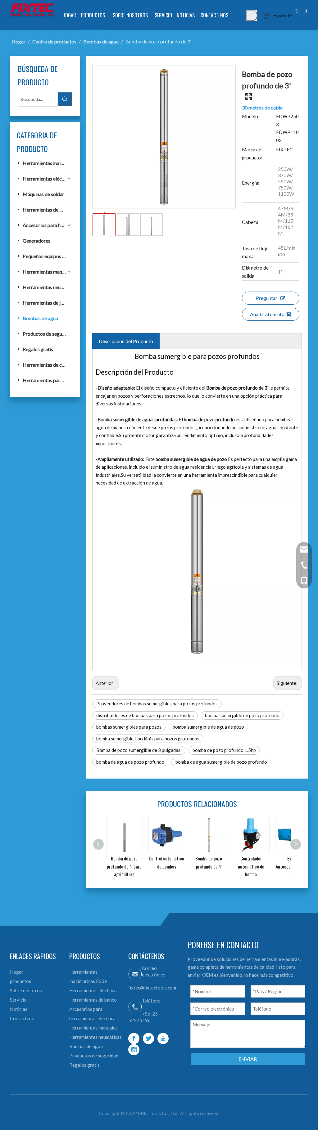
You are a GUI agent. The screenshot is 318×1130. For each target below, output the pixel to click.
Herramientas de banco (47, 209)
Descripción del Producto (126, 341)
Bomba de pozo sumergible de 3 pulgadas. (138, 750)
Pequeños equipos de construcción (47, 256)
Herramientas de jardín (47, 303)
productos (20, 981)
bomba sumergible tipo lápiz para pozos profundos (147, 738)
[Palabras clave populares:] (251, 15)
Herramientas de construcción (47, 365)
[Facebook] (133, 1038)
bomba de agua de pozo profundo (130, 762)
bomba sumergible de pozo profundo (242, 715)
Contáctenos (23, 1018)
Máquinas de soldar (43, 194)
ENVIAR (247, 1059)
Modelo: (250, 116)
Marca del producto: (252, 153)
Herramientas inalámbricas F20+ (47, 163)
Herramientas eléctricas (47, 178)
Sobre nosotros (26, 990)
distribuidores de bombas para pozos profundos (145, 715)
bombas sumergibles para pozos (128, 727)
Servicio (18, 1000)
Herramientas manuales (47, 272)
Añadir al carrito (267, 314)
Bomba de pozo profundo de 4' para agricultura (124, 866)
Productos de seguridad (47, 334)
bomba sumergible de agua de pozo (208, 727)
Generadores (36, 240)
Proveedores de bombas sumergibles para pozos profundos (157, 703)
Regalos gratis (38, 349)
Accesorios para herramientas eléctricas (47, 225)
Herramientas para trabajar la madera (47, 380)
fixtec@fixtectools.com (152, 987)
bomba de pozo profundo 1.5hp (224, 750)
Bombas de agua (40, 318)
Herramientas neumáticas (47, 287)
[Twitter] (148, 1038)
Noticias (18, 1009)
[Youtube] (163, 1038)
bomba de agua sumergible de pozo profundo (221, 762)
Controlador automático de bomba (251, 866)
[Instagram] (133, 1049)
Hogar (16, 972)
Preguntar (266, 298)
